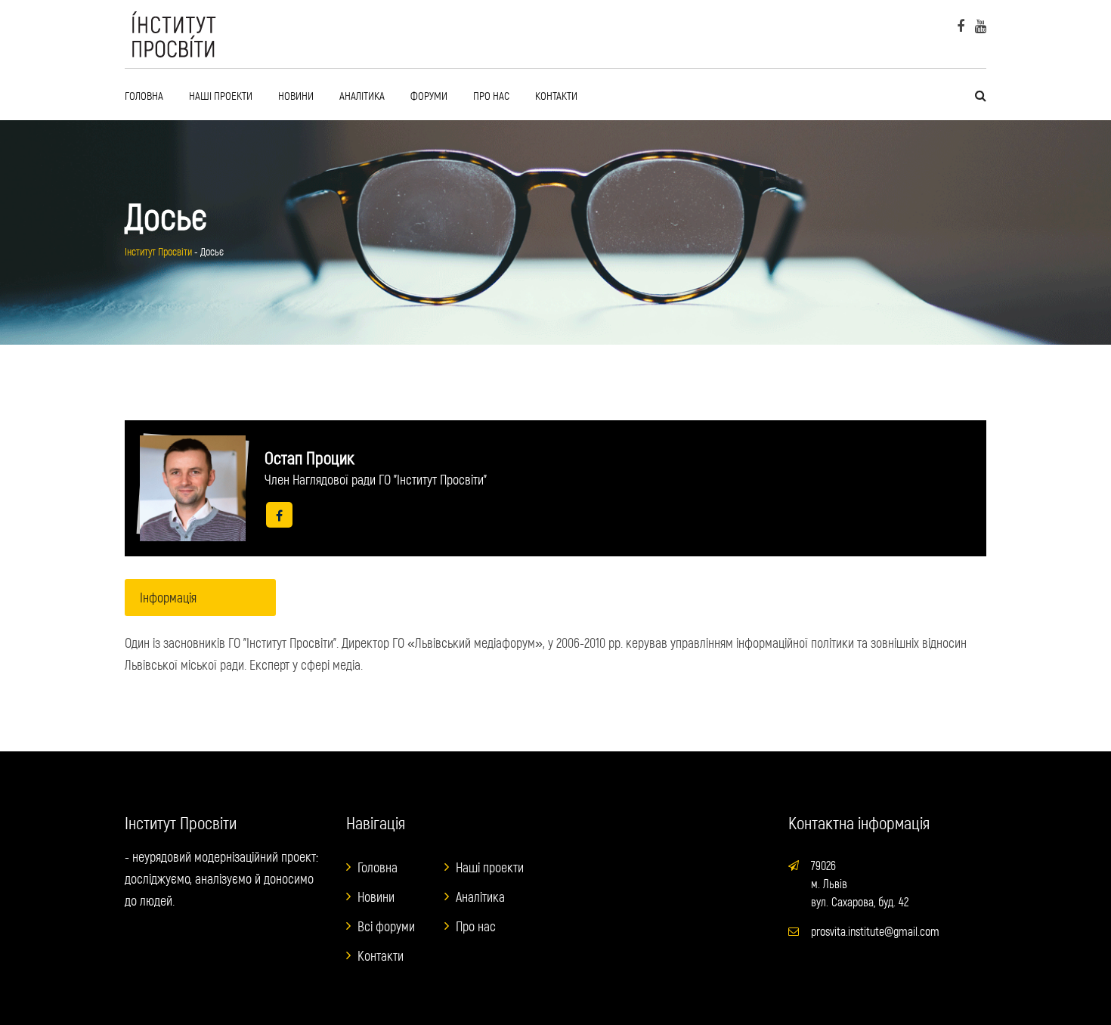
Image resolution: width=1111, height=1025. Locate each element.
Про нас (491, 95)
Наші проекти (220, 95)
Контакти (556, 95)
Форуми (428, 95)
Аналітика (362, 95)
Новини (296, 95)
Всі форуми (386, 926)
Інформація (168, 597)
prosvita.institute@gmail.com (875, 931)
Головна (144, 95)
